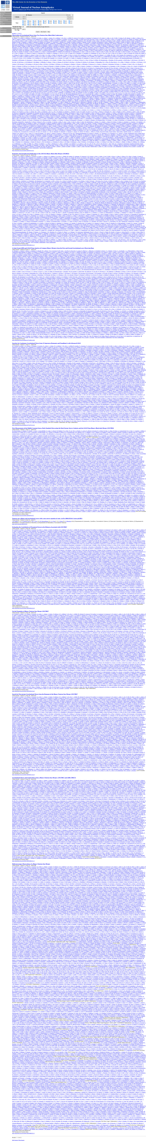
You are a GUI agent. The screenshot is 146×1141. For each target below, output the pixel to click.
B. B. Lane (84, 91)
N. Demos (48, 62)
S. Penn (92, 113)
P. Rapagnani (131, 117)
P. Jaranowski (29, 84)
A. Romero (92, 120)
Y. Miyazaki (36, 103)
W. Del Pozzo (20, 62)
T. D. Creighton (36, 58)
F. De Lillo (140, 60)
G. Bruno (85, 47)
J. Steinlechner (123, 128)
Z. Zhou (99, 146)
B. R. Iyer (93, 83)
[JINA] (5, 10)
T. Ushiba (34, 137)
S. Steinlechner (130, 128)
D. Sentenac (133, 124)
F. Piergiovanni (61, 114)
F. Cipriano (26, 55)
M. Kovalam (52, 90)
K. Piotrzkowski (108, 114)
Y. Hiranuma (52, 80)
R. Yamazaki (35, 145)
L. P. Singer (56, 127)
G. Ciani (124, 53)
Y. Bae (97, 40)
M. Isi (77, 83)
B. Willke (29, 143)
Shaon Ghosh (126, 72)
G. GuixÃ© (42, 76)
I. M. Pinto (91, 114)
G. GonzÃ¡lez (113, 73)
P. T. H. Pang (94, 111)
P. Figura (49, 69)
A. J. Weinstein (54, 142)
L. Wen (78, 142)
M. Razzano (33, 118)
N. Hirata (58, 80)
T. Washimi (17, 142)
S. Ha (105, 76)
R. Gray (48, 75)
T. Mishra (116, 102)
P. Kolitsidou (126, 88)
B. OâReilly (75, 110)
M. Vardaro (40, 139)
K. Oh (133, 107)
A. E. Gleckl (78, 73)
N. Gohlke (100, 73)
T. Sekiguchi (101, 124)
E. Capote (124, 49)
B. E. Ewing (41, 68)
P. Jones (101, 84)
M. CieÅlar (135, 53)
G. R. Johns (77, 84)
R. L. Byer (139, 47)
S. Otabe (137, 110)
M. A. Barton (116, 42)
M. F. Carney (19, 50)
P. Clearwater (59, 55)
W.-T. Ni (34, 107)
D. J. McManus (109, 99)
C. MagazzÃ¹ (117, 95)
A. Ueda (116, 136)
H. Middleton (35, 102)
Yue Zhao (87, 146)
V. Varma (52, 139)
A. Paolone (128, 111)
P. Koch (96, 88)
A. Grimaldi (113, 75)
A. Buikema (101, 47)
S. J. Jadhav (120, 83)
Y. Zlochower (125, 146)
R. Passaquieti (29, 113)
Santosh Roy (21, 122)
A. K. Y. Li (108, 92)
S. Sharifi (54, 126)
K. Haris (88, 77)
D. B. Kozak (59, 90)
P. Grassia (39, 75)
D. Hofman (82, 80)
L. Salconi (108, 122)
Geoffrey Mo (53, 103)
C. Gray (44, 75)
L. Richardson (104, 118)
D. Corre (54, 56)
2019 (55, 23)
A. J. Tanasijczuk (136, 131)
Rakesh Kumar (125, 90)
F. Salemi (119, 122)
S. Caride (130, 166)
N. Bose (88, 46)
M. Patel (42, 113)
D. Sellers (113, 124)
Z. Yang (61, 145)
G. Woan (60, 143)
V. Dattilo (59, 60)
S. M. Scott (80, 124)
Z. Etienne (19, 68)
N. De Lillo (110, 175)
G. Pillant (77, 114)
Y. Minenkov (89, 102)
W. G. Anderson (44, 39)
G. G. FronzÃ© (40, 70)
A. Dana (116, 58)
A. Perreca (126, 113)
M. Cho (93, 169)
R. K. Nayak (79, 106)
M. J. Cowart (140, 56)
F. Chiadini (20, 53)
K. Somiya (138, 127)
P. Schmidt (17, 124)
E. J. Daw (85, 60)
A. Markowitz (139, 96)
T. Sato (77, 123)
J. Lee (47, 92)
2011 (66, 21)
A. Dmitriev (72, 64)
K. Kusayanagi (32, 91)
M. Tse (34, 136)
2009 (55, 21)
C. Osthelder (131, 110)
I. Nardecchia (52, 106)
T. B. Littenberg (45, 94)
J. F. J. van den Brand (107, 137)
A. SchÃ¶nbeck (49, 124)
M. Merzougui (88, 100)
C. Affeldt (69, 38)
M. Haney (26, 77)
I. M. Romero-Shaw (100, 120)
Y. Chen (34, 169)
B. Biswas (103, 45)
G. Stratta (38, 130)
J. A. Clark (47, 55)
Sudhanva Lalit (22, 9)
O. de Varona (40, 177)
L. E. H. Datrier (52, 60)
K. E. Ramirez (103, 117)
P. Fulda (71, 70)
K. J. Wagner (83, 140)
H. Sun (101, 130)
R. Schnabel (24, 124)
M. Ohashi (142, 107)
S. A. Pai (53, 111)
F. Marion (101, 96)
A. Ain (111, 38)
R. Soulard (53, 128)
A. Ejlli (117, 66)
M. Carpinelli (26, 50)
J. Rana (126, 117)
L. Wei (42, 142)
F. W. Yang (41, 145)
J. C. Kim (122, 87)
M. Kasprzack (114, 85)
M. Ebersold (50, 66)
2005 (35, 21)
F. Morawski (120, 103)
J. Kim (127, 87)
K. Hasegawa (117, 77)
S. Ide (20, 83)
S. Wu (97, 143)
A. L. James (133, 83)
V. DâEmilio (43, 62)
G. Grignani (107, 75)
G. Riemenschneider (120, 118)
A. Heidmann (50, 79)
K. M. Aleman (126, 38)
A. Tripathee (112, 135)
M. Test (70, 133)
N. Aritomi (129, 39)
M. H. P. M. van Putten (31, 139)
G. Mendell (32, 100)
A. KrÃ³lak (91, 90)
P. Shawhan (71, 126)
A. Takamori (69, 131)
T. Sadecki (54, 122)
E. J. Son (143, 127)
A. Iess (31, 83)
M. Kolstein (133, 88)
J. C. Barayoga (54, 42)
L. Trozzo (129, 135)
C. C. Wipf (47, 143)
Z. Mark (107, 96)
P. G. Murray (116, 105)
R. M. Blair (17, 46)
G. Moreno (137, 103)
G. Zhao (83, 146)
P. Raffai (83, 117)
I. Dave (64, 60)
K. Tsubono (43, 136)
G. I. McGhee (82, 99)
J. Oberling (93, 107)
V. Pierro (72, 114)
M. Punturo (138, 115)
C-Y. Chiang (27, 53)
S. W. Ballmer (80, 159)
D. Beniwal (65, 43)
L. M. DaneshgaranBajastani (125, 58)
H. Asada (20, 40)
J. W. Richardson (96, 118)
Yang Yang (51, 145)
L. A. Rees (43, 118)
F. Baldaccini (66, 159)
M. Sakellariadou (89, 122)
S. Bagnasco (109, 40)
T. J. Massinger (109, 98)
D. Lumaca (38, 95)
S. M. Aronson (142, 39)
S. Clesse (65, 55)
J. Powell (51, 115)
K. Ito (85, 83)
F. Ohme (26, 110)
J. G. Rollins (60, 120)
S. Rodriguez (36, 120)
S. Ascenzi (107, 157)
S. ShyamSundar (37, 127)
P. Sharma (65, 126)
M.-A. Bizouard (116, 45)
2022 (71, 23)
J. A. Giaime (34, 73)
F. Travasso (93, 135)
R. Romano (79, 120)
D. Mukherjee (65, 105)
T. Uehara (121, 136)
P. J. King (24, 88)
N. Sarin (48, 123)
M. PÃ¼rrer (23, 117)
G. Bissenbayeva (128, 162)
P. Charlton (36, 51)
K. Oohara (60, 110)
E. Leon (74, 92)
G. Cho (60, 53)
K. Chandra (20, 51)
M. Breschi (25, 47)
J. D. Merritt (81, 100)
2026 (40, 24)
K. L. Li (119, 92)
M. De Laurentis (118, 60)
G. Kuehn (96, 90)
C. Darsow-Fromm (37, 60)
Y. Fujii (46, 70)
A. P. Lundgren (45, 95)
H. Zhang (53, 146)
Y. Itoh (89, 83)
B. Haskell (123, 77)
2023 (25, 24)
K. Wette (97, 142)
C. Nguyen (139, 106)
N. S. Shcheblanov (78, 126)
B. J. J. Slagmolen (95, 127)
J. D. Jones (95, 84)
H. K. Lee (32, 92)
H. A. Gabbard (82, 70)
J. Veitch (76, 139)
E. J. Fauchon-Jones (98, 68)
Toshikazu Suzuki (139, 130)
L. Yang (46, 145)
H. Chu (99, 53)
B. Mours (26, 105)
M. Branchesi (33, 164)
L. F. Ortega (97, 110)
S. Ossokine (125, 110)
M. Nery (116, 106)
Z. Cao (113, 49)
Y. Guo (60, 76)
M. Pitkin (120, 114)
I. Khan (79, 87)
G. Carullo (32, 50)
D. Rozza (34, 122)
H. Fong (99, 69)
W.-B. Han (20, 77)
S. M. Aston (40, 40)
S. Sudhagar (68, 130)
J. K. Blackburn (124, 45)
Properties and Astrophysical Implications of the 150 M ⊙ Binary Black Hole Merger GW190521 (40, 153)
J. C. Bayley (76, 160)
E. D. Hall (132, 76)
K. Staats (105, 128)
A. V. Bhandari (28, 45)
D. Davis (81, 60)
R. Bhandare (21, 45)
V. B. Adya (63, 38)
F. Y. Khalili (74, 87)
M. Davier (68, 60)
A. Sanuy (34, 123)
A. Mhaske (127, 100)
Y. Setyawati (26, 126)
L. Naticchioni (66, 106)
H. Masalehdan (84, 98)
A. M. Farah (67, 68)
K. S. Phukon (33, 114)
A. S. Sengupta (120, 124)
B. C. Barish (67, 42)
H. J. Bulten (112, 47)
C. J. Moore (108, 103)
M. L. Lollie (95, 94)
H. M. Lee (37, 92)
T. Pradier (63, 115)
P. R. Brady (129, 46)
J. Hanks (31, 77)
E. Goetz (90, 73)
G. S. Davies (75, 60)
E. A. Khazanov (90, 87)
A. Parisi (133, 111)
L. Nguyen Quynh (26, 107)
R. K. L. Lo (81, 94)
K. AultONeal (62, 40)
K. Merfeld (68, 100)
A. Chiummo (54, 53)
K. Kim (131, 87)
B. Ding (40, 64)
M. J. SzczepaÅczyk (23, 131)
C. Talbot (91, 131)
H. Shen (86, 126)
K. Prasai (76, 115)
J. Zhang (58, 146)
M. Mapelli (82, 96)
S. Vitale (26, 140)
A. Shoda (139, 126)
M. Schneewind (31, 124)
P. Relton (70, 118)
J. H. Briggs (37, 47)
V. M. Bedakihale (39, 43)
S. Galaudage (112, 70)
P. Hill (27, 80)
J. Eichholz (88, 66)
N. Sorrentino (41, 128)
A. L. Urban (28, 137)
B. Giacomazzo (19, 73)
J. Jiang (67, 84)
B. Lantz (100, 91)
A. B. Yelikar (79, 145)
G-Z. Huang (53, 81)
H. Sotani (47, 128)
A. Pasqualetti (21, 113)
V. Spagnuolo (72, 128)
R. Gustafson (94, 76)
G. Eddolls (56, 66)
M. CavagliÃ (72, 50)
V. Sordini (28, 128)
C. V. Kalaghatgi (21, 85)
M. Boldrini (44, 46)
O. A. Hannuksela (51, 77)
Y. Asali (25, 40)
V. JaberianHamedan (106, 83)
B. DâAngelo (136, 58)
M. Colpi (113, 55)
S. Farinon (73, 68)
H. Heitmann (75, 79)
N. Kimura (19, 88)
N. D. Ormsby (90, 110)
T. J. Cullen (71, 58)
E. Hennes (121, 79)
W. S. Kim (135, 87)
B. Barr (88, 42)
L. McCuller (76, 99)
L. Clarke (53, 55)
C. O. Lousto (19, 95)
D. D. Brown (73, 47)
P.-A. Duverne (31, 66)
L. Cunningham (60, 173)
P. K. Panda (82, 111)
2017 (45, 23)
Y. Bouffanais (110, 46)
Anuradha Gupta (74, 76)
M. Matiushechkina (23, 99)
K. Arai (59, 157)
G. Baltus (29, 42)
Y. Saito (73, 122)
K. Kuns (136, 90)
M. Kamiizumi (40, 85)
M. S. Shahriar (38, 126)
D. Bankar (40, 42)
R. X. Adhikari (56, 38)
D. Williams (134, 142)
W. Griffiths (93, 75)
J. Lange (95, 91)
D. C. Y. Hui (119, 81)
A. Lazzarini (133, 91)
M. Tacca (38, 131)
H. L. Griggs (100, 75)
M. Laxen (126, 91)
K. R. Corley (42, 56)
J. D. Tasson (47, 133)
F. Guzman (101, 76)
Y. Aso (34, 40)
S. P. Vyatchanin (64, 140)
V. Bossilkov (98, 46)
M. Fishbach (59, 69)
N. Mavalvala (32, 99)
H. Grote (130, 75)
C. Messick (108, 100)
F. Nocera (59, 107)
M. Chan (14, 51)
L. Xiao (109, 143)
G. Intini (69, 83)
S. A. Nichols (40, 107)
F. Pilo (82, 114)
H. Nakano (25, 106)
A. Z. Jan (139, 83)
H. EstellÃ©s (141, 66)
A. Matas (133, 98)
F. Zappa (20, 146)
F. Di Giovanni (20, 64)
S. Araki (101, 39)
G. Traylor (98, 135)
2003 (25, 21)
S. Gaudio (58, 72)
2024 (30, 24)
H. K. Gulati (49, 76)
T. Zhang (73, 146)
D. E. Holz (129, 80)
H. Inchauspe (53, 83)
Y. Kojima (107, 88)
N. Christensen (92, 53)
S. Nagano (140, 105)
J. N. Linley (38, 94)
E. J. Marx (77, 98)
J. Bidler (49, 45)
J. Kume (131, 90)
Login (1, 35)
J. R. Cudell (65, 58)
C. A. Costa (69, 56)
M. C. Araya (111, 39)
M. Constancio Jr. (128, 55)
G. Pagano (31, 111)
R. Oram (70, 110)
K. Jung (121, 84)
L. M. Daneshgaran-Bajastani (101, 173)
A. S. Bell (106, 160)
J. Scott (75, 124)
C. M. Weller (66, 142)
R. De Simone (90, 62)
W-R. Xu (114, 143)
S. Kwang (44, 91)
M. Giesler (58, 73)
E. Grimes (119, 75)
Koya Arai (86, 39)
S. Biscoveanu (92, 45)
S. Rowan (140, 120)
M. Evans (28, 68)
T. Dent (54, 62)
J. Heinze (63, 79)
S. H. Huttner (134, 81)
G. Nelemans (102, 106)
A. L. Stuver (55, 130)
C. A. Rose (114, 120)
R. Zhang (68, 146)
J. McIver (102, 99)
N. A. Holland (104, 80)
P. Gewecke (96, 72)
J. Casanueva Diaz (46, 50)
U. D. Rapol (138, 117)
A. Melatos (18, 100)
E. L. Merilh (75, 100)
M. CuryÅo (97, 58)
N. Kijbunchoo (111, 87)
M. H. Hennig (133, 79)
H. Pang (88, 111)
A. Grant (30, 75)
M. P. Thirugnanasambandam (80, 133)
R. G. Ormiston (82, 110)
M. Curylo (72, 173)
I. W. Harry (105, 77)
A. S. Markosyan (131, 96)
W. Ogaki (117, 107)
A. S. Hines (45, 80)
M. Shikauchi (98, 126)
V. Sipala (83, 127)
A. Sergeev (19, 126)
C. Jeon (53, 84)
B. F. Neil (90, 106)
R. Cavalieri (85, 50)
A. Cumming (78, 58)
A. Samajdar (125, 122)
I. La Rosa (105, 91)
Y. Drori (129, 64)
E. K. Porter (46, 115)
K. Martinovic (62, 98)
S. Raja (92, 117)
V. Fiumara (77, 69)
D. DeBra (95, 60)
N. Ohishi (14, 110)
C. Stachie (110, 128)
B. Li (113, 92)
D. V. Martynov (70, 98)
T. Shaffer (31, 126)
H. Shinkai (128, 126)
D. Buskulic (133, 47)
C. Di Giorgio (89, 177)
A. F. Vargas (47, 139)
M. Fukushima (65, 70)
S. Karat (89, 85)
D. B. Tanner (20, 133)
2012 (71, 21)
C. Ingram (59, 83)
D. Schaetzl (123, 123)
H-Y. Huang (59, 81)
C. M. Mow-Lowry (33, 105)
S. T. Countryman (105, 56)
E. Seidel (95, 124)
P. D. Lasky (121, 91)
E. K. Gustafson (87, 76)
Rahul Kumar (117, 90)
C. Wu (84, 143)
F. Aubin (51, 40)
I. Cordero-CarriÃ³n (28, 56)
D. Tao (25, 133)
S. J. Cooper (141, 55)
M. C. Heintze (57, 79)
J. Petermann (138, 113)
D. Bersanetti (133, 43)
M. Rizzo (132, 118)
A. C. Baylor (19, 43)
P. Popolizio (39, 115)
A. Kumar (106, 90)
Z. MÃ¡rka (117, 96)
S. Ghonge (102, 72)
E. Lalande (55, 91)
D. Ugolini (137, 136)
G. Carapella (130, 49)
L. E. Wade (71, 140)
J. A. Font (104, 69)
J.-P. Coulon (98, 56)
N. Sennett (127, 124)
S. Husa (128, 81)
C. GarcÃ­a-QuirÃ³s (40, 72)
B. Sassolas (53, 123)
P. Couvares (119, 56)
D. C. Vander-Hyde (128, 137)
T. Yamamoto (21, 145)
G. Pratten (87, 115)
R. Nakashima (38, 106)
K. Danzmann (28, 60)
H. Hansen (59, 77)
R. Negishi (85, 106)
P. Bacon (31, 159)
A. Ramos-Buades (119, 117)
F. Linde (26, 94)
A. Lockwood (87, 94)
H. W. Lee (43, 92)
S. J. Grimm (125, 75)
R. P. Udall (110, 136)
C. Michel (22, 102)
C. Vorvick (57, 140)
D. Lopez (113, 94)
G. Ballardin (138, 40)
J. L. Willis (23, 143)
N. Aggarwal (95, 38)
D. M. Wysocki (103, 143)
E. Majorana (138, 95)
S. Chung (121, 169)
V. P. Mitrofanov (133, 102)
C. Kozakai (65, 90)
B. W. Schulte (56, 124)
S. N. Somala (132, 127)
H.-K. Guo (55, 76)
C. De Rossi (78, 62)
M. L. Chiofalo (47, 53)
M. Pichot (46, 114)
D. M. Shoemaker (22, 127)
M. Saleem (113, 122)
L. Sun (105, 130)
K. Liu (59, 94)
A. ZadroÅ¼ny (140, 145)
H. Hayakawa (26, 79)
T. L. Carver (38, 50)
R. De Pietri (65, 62)
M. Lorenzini (119, 94)
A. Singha (71, 127)
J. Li (116, 92)
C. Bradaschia (123, 46)
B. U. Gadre (90, 70)
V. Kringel (76, 90)
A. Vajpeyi (65, 137)
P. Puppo (17, 117)
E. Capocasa (118, 49)
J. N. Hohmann (89, 80)
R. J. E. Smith (124, 127)
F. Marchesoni (89, 96)
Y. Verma (117, 139)
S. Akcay (113, 156)
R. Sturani (48, 130)
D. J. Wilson (35, 143)
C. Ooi (65, 110)
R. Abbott (14, 38)
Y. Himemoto (33, 80)
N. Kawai (37, 87)
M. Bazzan (25, 43)
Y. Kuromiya (18, 91)
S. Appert (81, 39)
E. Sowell (65, 128)
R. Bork (78, 46)
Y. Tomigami (38, 135)
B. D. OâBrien (99, 107)
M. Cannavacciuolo (91, 49)
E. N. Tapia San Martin (37, 133)
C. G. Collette (107, 55)
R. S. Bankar (47, 42)
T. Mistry (121, 102)
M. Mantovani (75, 96)
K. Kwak (39, 91)
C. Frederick (140, 69)
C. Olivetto (55, 110)
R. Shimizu (104, 126)
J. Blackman (132, 45)
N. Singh (66, 127)
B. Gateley (52, 72)
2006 (40, 21)
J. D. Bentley (93, 43)
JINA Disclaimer (3, 31)
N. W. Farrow (89, 68)
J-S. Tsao (30, 136)
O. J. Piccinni (40, 114)
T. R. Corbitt (19, 56)
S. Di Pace (45, 64)
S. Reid (59, 118)
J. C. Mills (60, 102)
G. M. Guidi (27, 76)
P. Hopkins (140, 80)
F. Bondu (50, 46)
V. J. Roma (66, 120)
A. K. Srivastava (92, 128)
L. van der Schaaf (138, 137)
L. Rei (55, 118)
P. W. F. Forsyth (116, 69)
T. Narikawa (59, 106)
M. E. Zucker (132, 146)
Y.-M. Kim (141, 87)
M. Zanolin (15, 146)
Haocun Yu (126, 145)
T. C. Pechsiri (59, 113)
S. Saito (68, 122)
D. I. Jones (89, 84)
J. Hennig (127, 79)
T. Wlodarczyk (54, 143)
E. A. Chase (42, 51)
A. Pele (77, 113)
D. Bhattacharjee (37, 45)
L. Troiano (118, 135)
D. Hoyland (31, 81)
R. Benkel (79, 43)
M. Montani (102, 103)
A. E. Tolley (26, 135)
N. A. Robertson (139, 118)
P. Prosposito (120, 115)
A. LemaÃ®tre (67, 92)
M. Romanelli (72, 120)
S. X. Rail (88, 117)
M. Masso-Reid (117, 98)
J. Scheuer (134, 123)
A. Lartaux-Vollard (113, 91)
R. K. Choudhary (77, 53)
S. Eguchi (82, 66)
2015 (35, 23)
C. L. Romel (86, 120)
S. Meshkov (95, 100)
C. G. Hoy (25, 81)
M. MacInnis (63, 95)
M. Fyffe (76, 70)
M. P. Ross (135, 120)
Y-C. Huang (71, 81)
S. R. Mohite (76, 103)
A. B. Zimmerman (117, 146)
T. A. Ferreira (37, 69)
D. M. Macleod (70, 95)
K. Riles (127, 118)
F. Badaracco (80, 40)
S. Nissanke (54, 107)
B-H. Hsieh (42, 81)
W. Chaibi (111, 50)
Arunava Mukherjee (56, 105)
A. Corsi (58, 56)
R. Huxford (140, 81)
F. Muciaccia (48, 105)
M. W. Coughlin (82, 56)
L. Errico (128, 66)
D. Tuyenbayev (85, 136)
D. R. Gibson (48, 73)
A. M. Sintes (78, 127)
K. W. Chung (118, 53)
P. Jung (125, 84)
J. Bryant (95, 47)
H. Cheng (128, 51)
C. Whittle (122, 142)
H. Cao (105, 49)
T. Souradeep (59, 128)
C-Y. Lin (133, 92)
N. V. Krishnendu (83, 90)
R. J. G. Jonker (111, 84)
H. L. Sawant (111, 123)
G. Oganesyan (123, 107)
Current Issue (2, 12)
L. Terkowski (64, 133)
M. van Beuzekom (97, 137)
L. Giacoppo (27, 73)
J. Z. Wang (123, 140)
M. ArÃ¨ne (124, 39)
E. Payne (53, 113)
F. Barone (84, 42)
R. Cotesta (75, 56)
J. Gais (107, 70)
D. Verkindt (112, 139)
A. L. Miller (47, 102)
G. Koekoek (102, 88)
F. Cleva (70, 55)
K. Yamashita (28, 145)
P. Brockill (55, 47)
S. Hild (23, 80)
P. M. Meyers (115, 100)
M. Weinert (47, 142)
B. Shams (44, 126)
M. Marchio (96, 96)
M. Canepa (83, 49)
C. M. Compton (119, 55)
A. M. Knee (77, 88)
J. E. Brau (20, 47)
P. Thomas (96, 133)
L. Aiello (107, 38)
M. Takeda (86, 131)
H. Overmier (20, 111)
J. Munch (102, 105)
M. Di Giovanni (105, 177)
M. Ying (84, 145)
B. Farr (78, 68)
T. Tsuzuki (72, 136)
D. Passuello (36, 113)
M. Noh (64, 107)
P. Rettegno (76, 118)
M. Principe (100, 115)
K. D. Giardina (41, 73)
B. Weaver (37, 142)
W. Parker (142, 111)
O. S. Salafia (102, 122)
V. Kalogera (29, 85)
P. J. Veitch (81, 139)
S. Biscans (80, 45)
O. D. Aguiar (101, 38)
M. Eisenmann (103, 66)
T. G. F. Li (124, 92)
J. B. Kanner (66, 85)
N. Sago (64, 122)
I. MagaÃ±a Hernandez (96, 95)
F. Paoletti (118, 111)
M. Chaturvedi (66, 51)
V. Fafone (47, 68)
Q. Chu (103, 53)
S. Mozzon (41, 105)
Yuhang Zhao (93, 146)
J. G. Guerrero (20, 76)
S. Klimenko (70, 88)
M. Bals (18, 42)
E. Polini (19, 115)
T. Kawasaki (44, 87)
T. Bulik (107, 47)
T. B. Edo (68, 66)
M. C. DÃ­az (106, 62)
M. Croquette (51, 58)
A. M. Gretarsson (71, 75)
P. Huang (65, 81)
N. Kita (51, 88)
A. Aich (95, 156)
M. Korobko (40, 90)
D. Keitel (58, 87)
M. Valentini (77, 137)
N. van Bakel (89, 137)
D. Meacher (131, 99)
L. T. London (101, 94)
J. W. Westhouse (90, 142)
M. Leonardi (79, 92)
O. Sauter (82, 123)
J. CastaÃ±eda (31, 167)
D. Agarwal (75, 38)
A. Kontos (28, 90)
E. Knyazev (91, 88)
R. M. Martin (43, 98)
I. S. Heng (116, 79)
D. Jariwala (36, 84)
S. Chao (31, 51)
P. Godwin (84, 73)
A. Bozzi (117, 46)
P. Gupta (80, 76)
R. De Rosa (71, 62)
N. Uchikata (98, 136)
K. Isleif (81, 83)
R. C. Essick (134, 66)
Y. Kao (71, 85)
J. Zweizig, (139, 146)
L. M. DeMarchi (28, 62)
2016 (40, 23)
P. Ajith (115, 38)
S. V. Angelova (57, 39)
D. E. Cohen (88, 55)
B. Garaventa (20, 72)
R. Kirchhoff (40, 88)
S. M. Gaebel (96, 70)
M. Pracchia (57, 115)
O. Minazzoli (82, 102)
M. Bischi (86, 45)
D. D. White (109, 142)
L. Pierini (67, 114)
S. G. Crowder (58, 58)
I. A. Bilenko (55, 45)
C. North (75, 107)
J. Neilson (96, 106)
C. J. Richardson (88, 118)
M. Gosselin (128, 73)
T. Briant (31, 47)
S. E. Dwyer (38, 66)
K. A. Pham (27, 114)
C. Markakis (124, 96)
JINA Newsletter (3, 29)
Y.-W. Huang (84, 81)
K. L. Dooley (97, 64)
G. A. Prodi (106, 115)
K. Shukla (29, 127)
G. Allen (133, 38)
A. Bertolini (140, 43)
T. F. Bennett (86, 43)
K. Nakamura (19, 106)
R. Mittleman (15, 103)
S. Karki (102, 85)
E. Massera (96, 98)
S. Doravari (104, 64)
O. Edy (73, 66)
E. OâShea (113, 110)
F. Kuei (101, 90)
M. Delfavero (103, 175)
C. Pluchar (137, 114)
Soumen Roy (28, 122)
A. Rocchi (23, 120)
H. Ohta (31, 110)
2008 (50, 21)
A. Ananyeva (28, 39)
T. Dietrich (126, 62)
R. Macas (57, 95)
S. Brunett (79, 47)
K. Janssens (15, 84)
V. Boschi (83, 46)
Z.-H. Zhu (109, 146)
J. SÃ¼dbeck (61, 130)
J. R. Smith (118, 127)
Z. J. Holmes (119, 80)
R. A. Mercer (57, 100)
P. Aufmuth (56, 40)
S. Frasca (128, 69)
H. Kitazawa (57, 88)
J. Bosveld (127, 163)
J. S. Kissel (46, 88)
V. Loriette (125, 94)
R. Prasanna (82, 115)
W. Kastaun (121, 85)
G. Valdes (71, 137)
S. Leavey (17, 92)
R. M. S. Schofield (40, 124)
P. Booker (67, 46)
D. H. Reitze (65, 118)
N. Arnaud (135, 39)
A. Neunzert (121, 106)
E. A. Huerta (106, 81)
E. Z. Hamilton (139, 76)
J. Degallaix (111, 60)
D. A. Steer (116, 128)
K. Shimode (117, 126)
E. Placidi (125, 114)
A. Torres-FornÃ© (57, 135)
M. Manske (69, 96)
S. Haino (122, 76)
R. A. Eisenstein (111, 66)
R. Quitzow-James (49, 117)
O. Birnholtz (74, 45)
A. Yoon (110, 145)
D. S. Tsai (142, 135)
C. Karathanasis (96, 85)
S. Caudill (66, 50)
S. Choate (70, 53)
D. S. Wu (89, 143)
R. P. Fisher (65, 69)
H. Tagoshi (43, 131)
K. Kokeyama (114, 88)
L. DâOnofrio (84, 64)
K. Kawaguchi (31, 87)
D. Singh (62, 127)
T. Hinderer (39, 80)
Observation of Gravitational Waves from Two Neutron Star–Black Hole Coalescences (37, 35)
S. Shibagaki (91, 126)
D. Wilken (128, 142)
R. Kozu (71, 90)
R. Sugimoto (80, 130)
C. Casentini (54, 50)
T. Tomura (44, 135)
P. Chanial (25, 51)
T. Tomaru (31, 135)
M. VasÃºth (58, 139)
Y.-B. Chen (111, 51)
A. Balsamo (24, 42)
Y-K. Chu (107, 53)
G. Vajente (60, 137)
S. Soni (18, 128)
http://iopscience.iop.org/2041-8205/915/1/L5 (23, 150)
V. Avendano (20, 159)
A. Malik (33, 96)
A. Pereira (102, 113)
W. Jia (63, 84)
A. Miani (133, 100)
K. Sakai (77, 122)
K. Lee (51, 92)
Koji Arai (92, 39)
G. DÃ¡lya (110, 58)
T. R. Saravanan (41, 123)
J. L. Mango (55, 96)
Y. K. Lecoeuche (25, 92)
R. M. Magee (125, 95)
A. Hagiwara (116, 76)
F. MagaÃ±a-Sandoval (108, 95)
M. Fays (111, 68)
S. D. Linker (32, 94)
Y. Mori (142, 103)
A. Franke (123, 69)
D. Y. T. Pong (25, 115)
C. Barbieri (61, 42)
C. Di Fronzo (139, 62)
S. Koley (120, 88)
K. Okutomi (49, 110)
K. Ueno (126, 136)
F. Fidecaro (43, 69)
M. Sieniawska (44, 127)
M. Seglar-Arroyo (88, 124)
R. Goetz (94, 73)
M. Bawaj (137, 42)
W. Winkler (41, 143)
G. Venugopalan (104, 139)
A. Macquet (87, 95)
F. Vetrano (127, 139)
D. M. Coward (132, 56)
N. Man (38, 96)
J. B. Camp (77, 49)
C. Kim (117, 87)
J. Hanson (71, 77)
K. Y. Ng (127, 106)
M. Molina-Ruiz (88, 103)
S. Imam (41, 83)
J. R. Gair (102, 70)
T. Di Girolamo (28, 64)
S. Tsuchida (49, 136)
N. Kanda (47, 85)
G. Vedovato (71, 139)
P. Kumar (111, 90)
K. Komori (138, 88)
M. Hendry (110, 79)
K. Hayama (33, 79)
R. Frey (21, 70)
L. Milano (41, 102)
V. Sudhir (74, 130)
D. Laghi (50, 91)
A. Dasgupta (45, 60)
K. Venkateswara (89, 139)
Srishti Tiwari (141, 133)
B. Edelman (62, 66)
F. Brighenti (63, 164)
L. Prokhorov (113, 115)
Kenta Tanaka (112, 131)
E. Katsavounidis (136, 85)
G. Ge (68, 72)
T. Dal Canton (104, 58)
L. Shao (49, 126)
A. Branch (141, 46)
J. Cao (109, 49)
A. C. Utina (47, 137)
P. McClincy (62, 99)
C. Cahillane (32, 49)
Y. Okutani (42, 110)
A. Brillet (42, 47)
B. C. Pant (112, 111)
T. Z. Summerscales (94, 130)
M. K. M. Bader (87, 40)
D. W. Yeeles (72, 145)
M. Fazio (116, 68)
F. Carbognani (137, 49)
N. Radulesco (77, 117)
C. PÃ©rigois (120, 113)
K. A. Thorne (119, 133)
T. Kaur (19, 87)
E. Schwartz (70, 124)
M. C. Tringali (105, 135)
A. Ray (17, 118)
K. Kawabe (24, 87)
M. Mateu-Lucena (140, 98)
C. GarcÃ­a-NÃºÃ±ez (29, 72)
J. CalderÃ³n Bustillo (48, 49)
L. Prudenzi (126, 115)
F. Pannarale (106, 111)
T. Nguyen (19, 107)
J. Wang (118, 140)
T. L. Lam (60, 91)
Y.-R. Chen (117, 51)
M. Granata (18, 75)
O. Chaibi (83, 167)
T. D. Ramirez (110, 117)
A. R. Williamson (16, 143)
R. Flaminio (83, 69)
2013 (25, 23)
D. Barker (73, 42)
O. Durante (18, 66)
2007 (45, 21)
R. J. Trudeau (136, 135)
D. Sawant (105, 123)
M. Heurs (19, 80)
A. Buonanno (119, 47)
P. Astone (45, 40)
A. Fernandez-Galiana (22, 69)
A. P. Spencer (79, 128)
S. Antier (76, 39)
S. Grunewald (136, 75)
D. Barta (105, 42)
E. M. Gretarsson (80, 75)
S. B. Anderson (36, 39)
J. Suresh (117, 130)
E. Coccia (75, 55)
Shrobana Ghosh (134, 72)
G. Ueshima (132, 136)
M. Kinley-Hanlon (32, 88)
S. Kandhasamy (54, 85)
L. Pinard (86, 114)
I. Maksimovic (20, 96)
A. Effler (77, 66)
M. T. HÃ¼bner (91, 81)
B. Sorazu (23, 128)
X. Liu (63, 94)
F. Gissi (67, 73)
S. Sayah (117, 123)
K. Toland (19, 135)
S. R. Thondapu (111, 133)
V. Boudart (104, 46)
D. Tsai (14, 136)
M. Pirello (115, 114)
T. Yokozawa (104, 145)
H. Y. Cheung (141, 51)
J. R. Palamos (59, 111)
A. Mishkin (105, 102)
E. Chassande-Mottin (51, 51)
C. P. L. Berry (126, 43)
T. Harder (76, 77)
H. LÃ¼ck (32, 95)
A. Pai (49, 111)
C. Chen (87, 51)
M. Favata (106, 68)
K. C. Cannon (99, 49)
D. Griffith (87, 75)
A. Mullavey (97, 105)
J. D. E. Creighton (27, 58)
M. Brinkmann (48, 47)
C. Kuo (140, 90)
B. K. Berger (113, 43)
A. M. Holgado (97, 80)
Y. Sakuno (95, 122)
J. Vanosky (22, 139)
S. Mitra (126, 102)
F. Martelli (30, 98)
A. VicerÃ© (134, 139)
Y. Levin (96, 92)
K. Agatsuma (88, 38)
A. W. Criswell (43, 58)
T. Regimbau (50, 118)
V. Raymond (22, 118)
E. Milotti (65, 102)
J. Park (137, 111)
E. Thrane (125, 133)
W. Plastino (131, 114)
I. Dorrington (111, 64)
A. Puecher (132, 115)
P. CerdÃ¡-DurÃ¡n (97, 50)
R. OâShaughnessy (105, 110)
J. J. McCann (39, 99)
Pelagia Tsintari (45, 9)
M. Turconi (78, 136)
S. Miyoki (46, 103)
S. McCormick (68, 99)
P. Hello (86, 79)
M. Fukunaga (58, 70)
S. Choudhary (85, 53)
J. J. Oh (129, 107)
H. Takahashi (55, 131)
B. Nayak (73, 106)
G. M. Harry (99, 77)
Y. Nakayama (45, 106)
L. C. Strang (32, 130)
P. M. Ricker (112, 118)
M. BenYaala (100, 43)
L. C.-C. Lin (20, 94)
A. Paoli (123, 111)
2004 (30, 21)
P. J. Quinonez (40, 117)
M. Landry (73, 91)
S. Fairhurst (57, 68)
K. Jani (143, 83)
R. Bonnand (61, 46)
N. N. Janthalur (22, 84)
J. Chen (97, 51)
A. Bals (86, 159)
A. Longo (107, 94)
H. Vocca (34, 140)
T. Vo (30, 140)
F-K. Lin (138, 92)
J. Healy (44, 79)
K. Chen (102, 51)
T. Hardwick (82, 77)
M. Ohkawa (20, 110)
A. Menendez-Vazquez (40, 100)
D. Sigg (51, 127)
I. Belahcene (52, 43)
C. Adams (50, 38)
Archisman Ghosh (118, 72)
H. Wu (93, 143)
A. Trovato (124, 135)
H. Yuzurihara (133, 145)
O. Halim (127, 76)
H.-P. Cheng (39, 169)
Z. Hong (135, 80)
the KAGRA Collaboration (46, 147)
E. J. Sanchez (132, 122)
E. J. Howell (19, 81)
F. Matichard (15, 99)
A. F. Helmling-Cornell (94, 79)
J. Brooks (67, 47)
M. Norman (70, 107)
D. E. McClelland (54, 99)
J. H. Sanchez (139, 122)
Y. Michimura (28, 102)
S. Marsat (25, 98)
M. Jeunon (58, 84)
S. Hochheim (76, 80)
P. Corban (124, 170)
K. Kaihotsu (135, 84)
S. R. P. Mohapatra (67, 103)
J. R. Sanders (28, 123)
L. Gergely (90, 72)
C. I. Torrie (65, 135)
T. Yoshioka (115, 145)
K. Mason (90, 98)
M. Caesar (19, 49)
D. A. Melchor (25, 100)
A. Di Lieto (35, 64)
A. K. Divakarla (65, 64)
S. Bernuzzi (119, 43)
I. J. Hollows (112, 80)
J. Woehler (65, 143)
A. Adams (44, 38)
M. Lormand (131, 94)
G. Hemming (104, 79)
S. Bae (93, 40)
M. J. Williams (141, 142)
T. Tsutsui (66, 136)
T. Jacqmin (114, 83)
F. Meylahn (122, 100)
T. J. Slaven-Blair (105, 127)
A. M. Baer (102, 40)
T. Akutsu (120, 38)
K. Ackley (39, 38)
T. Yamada (119, 143)
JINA (1, 27)
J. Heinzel (68, 79)
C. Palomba (72, 111)
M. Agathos (81, 38)
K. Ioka (74, 83)
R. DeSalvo (84, 62)
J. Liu (56, 94)
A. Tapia (29, 133)
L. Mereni (63, 100)
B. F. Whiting (116, 142)
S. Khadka (68, 87)
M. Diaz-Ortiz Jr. (113, 62)
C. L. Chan (142, 50)
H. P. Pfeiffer (20, 114)
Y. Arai (96, 39)
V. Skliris (88, 127)
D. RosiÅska (121, 120)
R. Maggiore (132, 95)
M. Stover (20, 130)
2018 (50, 23)
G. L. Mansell (62, 96)
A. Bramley (135, 46)
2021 (66, 23)
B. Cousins (113, 56)
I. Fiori (53, 69)
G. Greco (53, 75)
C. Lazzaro (139, 91)
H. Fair (52, 68)
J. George (85, 72)
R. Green (64, 75)
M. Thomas (90, 133)
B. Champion (125, 50)
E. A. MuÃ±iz (108, 105)
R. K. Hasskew (130, 77)
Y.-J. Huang (77, 81)
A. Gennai (79, 72)
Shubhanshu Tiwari (132, 133)
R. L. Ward (136, 140)
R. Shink (123, 126)
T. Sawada (99, 123)
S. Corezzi (35, 56)
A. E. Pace (26, 111)
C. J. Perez (113, 113)
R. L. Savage (88, 123)
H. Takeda (80, 131)
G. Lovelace (26, 95)
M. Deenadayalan (103, 60)
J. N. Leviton (102, 92)
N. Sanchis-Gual (21, 123)
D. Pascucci (15, 113)
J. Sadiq (60, 122)
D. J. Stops (137, 128)
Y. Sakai (82, 122)
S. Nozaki (80, 107)
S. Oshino (118, 110)
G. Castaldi (60, 50)
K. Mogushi (60, 103)
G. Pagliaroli (44, 111)
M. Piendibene (53, 114)
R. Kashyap (108, 85)
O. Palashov (66, 111)
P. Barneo (78, 42)
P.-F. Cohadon (81, 55)
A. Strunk (43, 130)
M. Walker (95, 140)
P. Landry (78, 91)
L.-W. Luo (51, 95)
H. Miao (138, 100)
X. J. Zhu (104, 146)
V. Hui (124, 81)
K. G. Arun (15, 40)
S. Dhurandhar (98, 62)
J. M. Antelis (70, 39)
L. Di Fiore (132, 62)
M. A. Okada (36, 110)
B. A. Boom (73, 46)
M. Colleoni (100, 55)
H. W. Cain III (38, 49)
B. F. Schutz (64, 124)
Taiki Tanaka (119, 131)
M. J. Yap (66, 145)
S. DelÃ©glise (126, 60)
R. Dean (91, 60)
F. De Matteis (36, 62)
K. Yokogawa (90, 145)
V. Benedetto (59, 43)
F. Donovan (91, 64)
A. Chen (82, 51)
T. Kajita (140, 84)
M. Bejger (46, 43)
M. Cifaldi (141, 53)
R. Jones (105, 84)
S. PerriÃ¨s (132, 113)
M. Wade (77, 140)
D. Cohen (75, 170)
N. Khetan (97, 87)
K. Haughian (19, 79)
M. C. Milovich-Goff (74, 102)
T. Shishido (134, 126)
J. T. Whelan (103, 142)
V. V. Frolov (33, 70)
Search (1, 16)
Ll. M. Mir (99, 102)
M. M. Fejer (126, 68)
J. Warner (141, 140)
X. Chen (106, 51)
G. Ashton (30, 40)
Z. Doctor (78, 64)
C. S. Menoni (50, 100)
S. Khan (84, 87)
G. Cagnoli (25, 49)
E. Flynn (94, 69)
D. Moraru (114, 103)
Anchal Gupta (65, 76)
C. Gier (54, 73)
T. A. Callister (65, 49)
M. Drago (117, 64)
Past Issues (2, 14)
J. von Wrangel (50, 140)
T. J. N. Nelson (109, 106)
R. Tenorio (58, 133)
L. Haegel (110, 76)
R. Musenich (123, 105)
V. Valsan (83, 137)
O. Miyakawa (22, 103)
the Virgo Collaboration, (33, 147)
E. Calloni (71, 49)
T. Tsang (25, 136)
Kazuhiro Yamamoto (135, 143)
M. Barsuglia (100, 42)
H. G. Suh (86, 130)
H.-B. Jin (71, 84)
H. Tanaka (96, 131)
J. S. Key (63, 87)
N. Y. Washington (25, 142)
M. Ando (51, 39)
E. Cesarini (105, 50)
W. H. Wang (130, 140)
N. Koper (34, 90)
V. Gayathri (64, 72)
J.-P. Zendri (37, 146)
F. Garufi (47, 72)
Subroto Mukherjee (82, 105)
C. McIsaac (97, 99)
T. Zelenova (31, 146)
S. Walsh (114, 140)
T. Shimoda (111, 126)
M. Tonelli (49, 135)
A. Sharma (59, 126)
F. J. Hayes (39, 79)
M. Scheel (128, 123)
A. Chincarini (39, 53)
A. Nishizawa (47, 107)
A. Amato (17, 39)
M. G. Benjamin (73, 43)
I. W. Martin (36, 98)
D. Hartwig (111, 77)
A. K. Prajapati (69, 115)
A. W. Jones (84, 84)
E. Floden (89, 69)
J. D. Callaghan (57, 49)
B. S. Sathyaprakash (66, 123)
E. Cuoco (91, 58)
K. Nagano (135, 105)
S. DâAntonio (21, 60)
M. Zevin (43, 146)
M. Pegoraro (72, 113)
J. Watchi (32, 142)
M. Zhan (48, 146)
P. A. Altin (128, 156)
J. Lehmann (60, 92)
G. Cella (91, 50)
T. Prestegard (94, 115)
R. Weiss (60, 142)
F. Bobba (23, 46)
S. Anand (22, 39)
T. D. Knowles (84, 88)
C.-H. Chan (132, 50)
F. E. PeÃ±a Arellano (84, 113)
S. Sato (73, 123)
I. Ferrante (30, 69)
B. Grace (140, 73)
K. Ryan (43, 122)
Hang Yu (121, 145)
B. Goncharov (106, 73)
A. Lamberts (67, 91)
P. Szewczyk (32, 131)
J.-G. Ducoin (138, 64)
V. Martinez (56, 98)
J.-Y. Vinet (21, 140)
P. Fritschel (26, 70)
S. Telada (52, 133)
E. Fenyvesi (137, 68)
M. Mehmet (137, 99)
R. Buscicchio (126, 47)
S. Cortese (63, 56)
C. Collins (94, 170)
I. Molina (82, 103)
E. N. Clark (41, 55)
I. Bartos (122, 42)
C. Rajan (97, 117)
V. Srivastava (99, 128)
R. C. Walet (89, 140)
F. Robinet (18, 120)
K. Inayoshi (47, 83)
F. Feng (131, 68)
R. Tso (38, 136)
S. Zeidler (25, 146)
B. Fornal (109, 69)
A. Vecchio (64, 139)
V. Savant (94, 123)
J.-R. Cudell (33, 173)
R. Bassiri (127, 42)
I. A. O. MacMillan (79, 95)
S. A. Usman (40, 137)
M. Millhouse (54, 102)
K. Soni (14, 128)
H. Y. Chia (14, 53)
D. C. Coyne (118, 172)
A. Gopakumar (121, 73)
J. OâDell (111, 107)
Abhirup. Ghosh (109, 72)
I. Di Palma (51, 64)
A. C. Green (59, 75)
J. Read (39, 118)
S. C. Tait (49, 131)
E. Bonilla (55, 46)
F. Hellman (81, 79)
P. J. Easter (44, 66)
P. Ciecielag (129, 53)
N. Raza (28, 118)
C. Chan (137, 50)
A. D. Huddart (99, 81)
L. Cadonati (39, 166)
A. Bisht (98, 45)
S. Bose (92, 46)
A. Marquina (19, 98)
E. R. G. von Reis (41, 140)
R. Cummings (85, 58)
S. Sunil (109, 130)
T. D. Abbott (20, 38)
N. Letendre (90, 92)
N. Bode (28, 46)
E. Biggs (72, 162)
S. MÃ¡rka (111, 96)
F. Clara (36, 55)
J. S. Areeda (118, 39)
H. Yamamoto (125, 143)
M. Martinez (50, 98)
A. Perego (97, 113)
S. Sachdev (48, 122)
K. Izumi (99, 83)
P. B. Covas (125, 56)
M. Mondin (95, 103)
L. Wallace (108, 140)
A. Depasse (59, 62)
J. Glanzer (72, 73)
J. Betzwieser (47, 162)
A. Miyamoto (29, 103)
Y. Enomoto (123, 66)
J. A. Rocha (29, 120)
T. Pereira (108, 113)
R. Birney (68, 45)
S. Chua (112, 53)
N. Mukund (90, 105)
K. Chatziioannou (75, 51)
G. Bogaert (38, 46)
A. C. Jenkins (48, 84)
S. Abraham (27, 38)
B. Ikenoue (36, 83)
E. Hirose (63, 80)
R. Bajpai (127, 40)
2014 (30, 23)
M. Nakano (31, 106)
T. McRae (116, 99)
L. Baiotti (118, 40)
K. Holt (124, 80)
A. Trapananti (86, 135)
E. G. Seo (139, 124)
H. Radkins (70, 117)
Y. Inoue (65, 83)
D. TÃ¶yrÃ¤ (79, 135)
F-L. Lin (143, 92)
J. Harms (93, 77)
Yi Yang (57, 145)
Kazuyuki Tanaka (104, 131)
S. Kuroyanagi (25, 91)
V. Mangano (49, 96)
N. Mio (94, 102)
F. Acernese (33, 38)
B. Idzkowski (25, 83)
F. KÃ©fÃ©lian (51, 87)
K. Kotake (46, 90)
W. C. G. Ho (69, 80)
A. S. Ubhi (91, 136)
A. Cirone (31, 55)
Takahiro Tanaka (127, 131)
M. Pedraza (65, 113)
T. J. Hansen (65, 77)
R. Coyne (19, 58)
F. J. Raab (56, 117)
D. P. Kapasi (84, 85)
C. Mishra (111, 102)
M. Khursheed (104, 87)
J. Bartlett (110, 42)
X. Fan (62, 68)
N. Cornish (48, 56)
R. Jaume (42, 84)
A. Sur (113, 130)
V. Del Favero (133, 60)
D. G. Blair (40, 163)
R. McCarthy (46, 99)
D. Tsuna (61, 136)
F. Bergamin (106, 43)
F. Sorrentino (34, 128)
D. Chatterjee (59, 51)
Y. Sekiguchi (108, 124)
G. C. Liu (52, 94)
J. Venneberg (97, 139)
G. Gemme (73, 72)
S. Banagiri (35, 42)
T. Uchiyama (104, 136)
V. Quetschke (33, 117)
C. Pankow (100, 111)
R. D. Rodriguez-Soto (45, 120)
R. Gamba (118, 70)
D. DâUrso (24, 66)
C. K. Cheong (134, 51)
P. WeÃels (83, 142)
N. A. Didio (121, 62)
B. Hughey (112, 81)
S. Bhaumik (44, 45)
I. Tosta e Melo (72, 135)
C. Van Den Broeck (118, 137)
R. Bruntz (90, 47)
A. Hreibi (37, 81)
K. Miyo (42, 103)
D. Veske (122, 139)
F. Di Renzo (58, 64)
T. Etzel (24, 68)
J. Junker (129, 84)
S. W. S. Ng (133, 106)
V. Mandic (42, 96)
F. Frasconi (133, 69)
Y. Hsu (47, 81)
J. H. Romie (108, 120)
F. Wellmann (73, 142)
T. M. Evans (35, 68)
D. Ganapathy (125, 70)
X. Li (129, 92)
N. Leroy (85, 92)
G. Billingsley (62, 45)
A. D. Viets (140, 139)
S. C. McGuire (90, 99)
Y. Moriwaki (20, 105)
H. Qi (28, 117)
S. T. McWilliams (123, 99)
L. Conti (135, 55)
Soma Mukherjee (73, 105)
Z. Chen (123, 51)
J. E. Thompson (103, 133)
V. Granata (24, 75)
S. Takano (74, 131)
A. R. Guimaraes (35, 76)
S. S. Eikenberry (95, 66)
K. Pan (77, 111)
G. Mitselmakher (141, 102)
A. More (126, 103)
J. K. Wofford (72, 143)
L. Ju (117, 84)
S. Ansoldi (64, 39)
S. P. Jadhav (127, 83)
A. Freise (17, 70)
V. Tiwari (14, 135)
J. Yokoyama (97, 145)
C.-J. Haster (138, 77)
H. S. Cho (64, 53)
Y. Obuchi (106, 107)
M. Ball (132, 40)
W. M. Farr (83, 68)
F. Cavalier (79, 50)
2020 (61, 23)
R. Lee (55, 92)
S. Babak (74, 40)
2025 (35, 24)
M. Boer (33, 46)
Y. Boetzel (66, 163)
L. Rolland (53, 120)
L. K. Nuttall (87, 107)
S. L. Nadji (129, 105)
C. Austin (69, 40)
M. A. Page (37, 111)
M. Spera (85, 128)
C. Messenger (102, 100)
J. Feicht (121, 68)
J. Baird (123, 40)
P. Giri (63, 73)
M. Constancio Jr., (106, 170)
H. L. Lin (14, 94)
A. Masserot (103, 98)
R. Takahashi (62, 131)
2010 (61, 21)
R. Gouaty (134, 73)
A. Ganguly (132, 70)
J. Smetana (112, 127)
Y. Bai (113, 40)
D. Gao (137, 70)
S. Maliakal (27, 96)
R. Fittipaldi (71, 69)
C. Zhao (78, 146)
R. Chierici (33, 53)
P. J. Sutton (122, 130)
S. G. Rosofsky (128, 120)
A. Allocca (138, 38)
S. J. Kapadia (77, 85)
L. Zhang (63, 146)
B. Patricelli (47, 113)
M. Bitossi (109, 45)
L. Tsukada (55, 136)
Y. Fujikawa (51, 70)
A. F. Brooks (61, 47)
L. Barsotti (93, 42)
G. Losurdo (138, 94)
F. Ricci (81, 118)
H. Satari (58, 123)
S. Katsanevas (128, 85)
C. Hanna (36, 77)
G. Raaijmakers (63, 117)
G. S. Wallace (102, 140)
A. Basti (132, 42)
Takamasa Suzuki (130, 130)
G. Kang (60, 85)
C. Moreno (131, 103)
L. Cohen (94, 55)
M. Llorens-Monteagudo (72, 94)
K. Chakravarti (117, 50)
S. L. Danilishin (119, 173)
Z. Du (133, 64)
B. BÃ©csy (31, 43)
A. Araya (105, 39)
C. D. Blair (137, 45)
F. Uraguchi (22, 137)
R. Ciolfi (20, 55)
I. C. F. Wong (79, 143)
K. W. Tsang (19, 136)
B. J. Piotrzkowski (99, 114)
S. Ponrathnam (32, 115)
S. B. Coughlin (90, 56)
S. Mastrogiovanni (126, 98)
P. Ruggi (39, 122)
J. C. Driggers (123, 64)
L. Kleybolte (64, 88)
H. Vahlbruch (53, 137)
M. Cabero (32, 166)
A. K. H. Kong (22, 90)
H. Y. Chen (92, 51)
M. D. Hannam (42, 77)
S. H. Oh (137, 107)
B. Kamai (34, 85)
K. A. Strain (26, 130)
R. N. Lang (90, 91)
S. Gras (34, 75)
